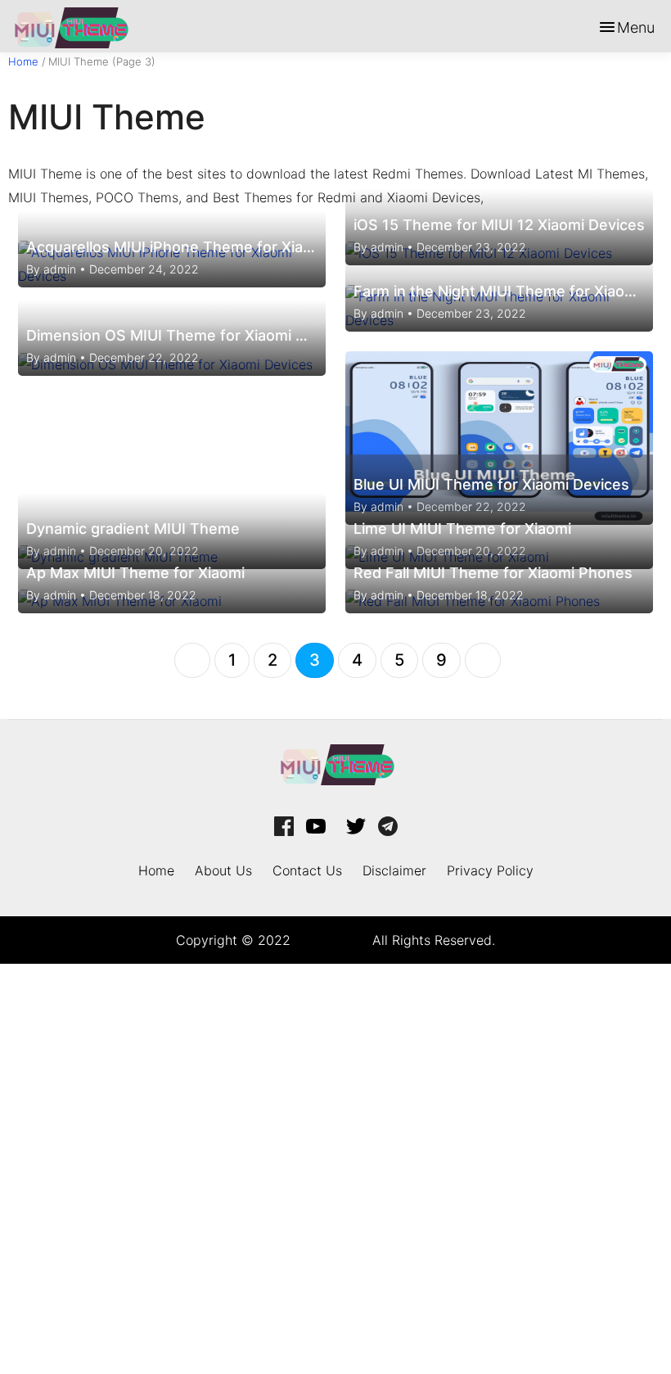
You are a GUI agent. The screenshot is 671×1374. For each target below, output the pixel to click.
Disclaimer (394, 870)
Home (23, 61)
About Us (223, 870)
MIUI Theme (331, 940)
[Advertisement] (335, 1165)
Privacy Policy (490, 870)
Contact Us (307, 870)
